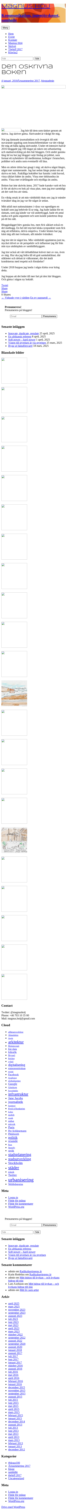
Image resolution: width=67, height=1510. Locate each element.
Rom (10, 1145)
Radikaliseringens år (31, 1271)
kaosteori (11, 1106)
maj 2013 (13, 1433)
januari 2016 (15, 1384)
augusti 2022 (15, 1340)
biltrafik (12, 1052)
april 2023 (13, 1328)
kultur (10, 1112)
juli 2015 (13, 1399)
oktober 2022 (15, 1334)
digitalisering (16, 1065)
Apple (10, 1038)
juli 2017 (13, 1356)
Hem (11, 33)
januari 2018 (15, 1350)
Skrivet (12, 46)
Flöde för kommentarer (20, 1203)
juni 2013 (13, 1430)
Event (11, 36)
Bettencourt (13, 1046)
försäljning (12, 1078)
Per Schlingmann (17, 1130)
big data (12, 1049)
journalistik (15, 1102)
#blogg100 (14, 1462)
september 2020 (16, 1343)
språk (11, 1150)
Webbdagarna (15, 1184)
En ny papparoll (40, 297)
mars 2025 (14, 1306)
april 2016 (13, 1378)
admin (50, 80)
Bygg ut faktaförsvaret (20, 345)
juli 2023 (13, 1319)
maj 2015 (13, 1406)
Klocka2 (13, 52)
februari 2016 (15, 1381)
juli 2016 (13, 1371)
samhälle (13, 1472)
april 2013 (13, 1437)
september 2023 (16, 1312)
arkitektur (16, 1042)
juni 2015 (13, 1402)
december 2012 (16, 1449)
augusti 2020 (15, 1347)
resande (13, 1141)
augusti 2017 (15, 1353)
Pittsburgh (13, 1133)
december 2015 (16, 1387)
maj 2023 (13, 1325)
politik (13, 1137)
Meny (5, 27)
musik (10, 1118)
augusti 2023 (15, 1315)
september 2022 (16, 1337)
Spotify (11, 1147)
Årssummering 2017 (29, 80)
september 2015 (16, 1393)
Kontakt (12, 39)
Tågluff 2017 (15, 49)
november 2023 (16, 1309)
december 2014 (16, 1421)
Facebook (13, 1074)
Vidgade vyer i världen (15, 297)
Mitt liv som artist (29, 1290)
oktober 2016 (15, 1365)
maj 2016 (13, 1374)
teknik (11, 1172)
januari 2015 (15, 1418)
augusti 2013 (15, 1424)
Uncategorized (16, 1478)
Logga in (13, 1197)
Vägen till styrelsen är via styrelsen (27, 342)
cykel (10, 1061)
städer (13, 1167)
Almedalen (13, 1035)
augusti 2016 (15, 1368)
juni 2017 (13, 1359)
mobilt (11, 1115)
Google (12, 1084)
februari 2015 (15, 1415)
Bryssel (11, 1055)
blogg (44, 80)
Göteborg (12, 1087)
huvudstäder (13, 1091)
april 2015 (13, 1409)
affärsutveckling (15, 1032)
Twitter (12, 1175)
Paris (11, 1127)
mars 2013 (14, 1440)
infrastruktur (18, 1094)
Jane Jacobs (15, 1098)
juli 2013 (13, 1427)
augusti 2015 (15, 1396)
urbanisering (21, 1179)
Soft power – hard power (21, 339)
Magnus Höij (15, 43)
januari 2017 (15, 1362)
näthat (11, 1121)
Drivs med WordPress (13, 1507)
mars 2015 (14, 1412)
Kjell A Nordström (16, 1108)
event (10, 1071)
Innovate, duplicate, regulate (23, 333)
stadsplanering (19, 1154)
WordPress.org (16, 1206)
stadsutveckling (19, 1159)
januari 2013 (15, 1446)
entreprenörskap (17, 1068)
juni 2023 (13, 1322)
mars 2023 (14, 1331)
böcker (11, 1058)
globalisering (14, 1081)
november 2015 (16, 1390)
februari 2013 (15, 1443)
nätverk (11, 1124)
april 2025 (13, 1303)
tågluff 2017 (14, 1475)
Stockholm (15, 1163)
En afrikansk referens (19, 336)
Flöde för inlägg (17, 1200)
